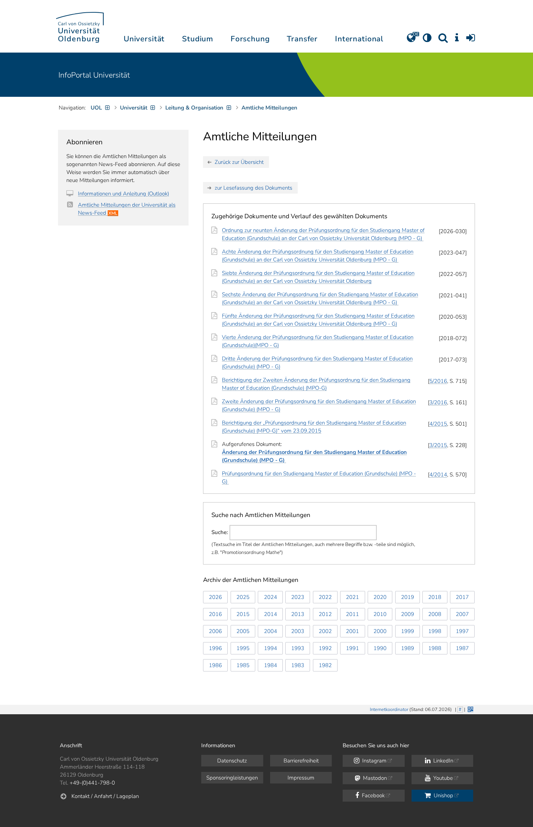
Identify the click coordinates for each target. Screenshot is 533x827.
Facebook (372, 795)
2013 (297, 614)
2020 (380, 597)
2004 (270, 631)
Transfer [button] (302, 39)
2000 (380, 631)
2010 (380, 614)
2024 (270, 597)
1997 (462, 631)
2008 (434, 614)
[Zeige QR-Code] (469, 708)
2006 (215, 631)
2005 (242, 631)
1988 (434, 648)
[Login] (471, 40)
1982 (325, 665)
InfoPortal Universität (94, 75)
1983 (297, 665)
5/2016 (438, 381)
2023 (297, 597)
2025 (242, 597)
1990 (380, 648)
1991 (352, 648)
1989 (407, 648)
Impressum (301, 777)
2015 (242, 614)
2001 (352, 631)
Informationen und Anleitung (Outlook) (123, 193)
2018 (434, 597)
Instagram (374, 760)
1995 (242, 648)
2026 (215, 597)
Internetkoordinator (389, 709)
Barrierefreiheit (301, 760)
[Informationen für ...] (457, 40)
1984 (270, 665)
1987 (462, 648)
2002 (325, 631)
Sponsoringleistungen (232, 777)
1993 (297, 648)
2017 (462, 597)
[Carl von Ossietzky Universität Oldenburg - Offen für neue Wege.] (80, 26)
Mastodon (374, 778)
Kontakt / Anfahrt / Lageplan (105, 796)
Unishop (442, 795)
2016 (215, 614)
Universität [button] (144, 39)
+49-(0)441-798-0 (92, 782)
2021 (352, 597)
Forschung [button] (250, 39)
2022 (325, 597)
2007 (462, 614)
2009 (407, 614)
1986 (215, 665)
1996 (215, 648)
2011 (352, 614)
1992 (325, 648)
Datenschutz (232, 760)
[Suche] (443, 40)
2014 (270, 614)
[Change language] (411, 40)
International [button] (359, 39)
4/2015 (438, 423)
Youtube (442, 778)
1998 (434, 631)
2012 (325, 614)
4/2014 (438, 474)
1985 (242, 665)
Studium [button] (197, 39)
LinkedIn (442, 760)
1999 (407, 631)
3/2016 (438, 402)
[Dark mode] (427, 40)
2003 (297, 631)
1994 (270, 648)
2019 (407, 597)
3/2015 (438, 445)
